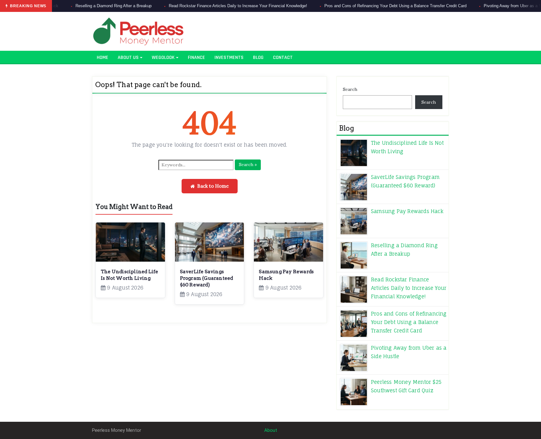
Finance (196, 57)
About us (128, 57)
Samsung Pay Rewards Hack (407, 211)
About (270, 430)
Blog (258, 57)
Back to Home (213, 186)
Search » (248, 164)
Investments (229, 57)
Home (102, 57)
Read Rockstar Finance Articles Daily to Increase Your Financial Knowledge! (215, 5)
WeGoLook (163, 57)
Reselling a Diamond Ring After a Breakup (90, 5)
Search (350, 89)
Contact (283, 57)
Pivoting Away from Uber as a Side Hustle (499, 5)
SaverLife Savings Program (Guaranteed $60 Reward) (206, 278)
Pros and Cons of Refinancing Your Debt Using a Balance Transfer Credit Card (372, 5)
